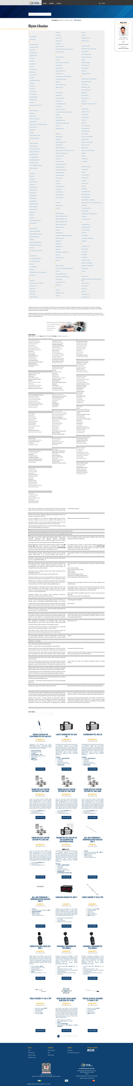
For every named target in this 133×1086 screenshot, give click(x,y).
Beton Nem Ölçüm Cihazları (34, 382)
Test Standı (83, 186)
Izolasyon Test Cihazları (57, 363)
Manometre (58, 230)
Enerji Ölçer (32, 248)
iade (49, 1053)
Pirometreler (79, 353)
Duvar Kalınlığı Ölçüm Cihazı (35, 220)
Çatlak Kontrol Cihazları (33, 396)
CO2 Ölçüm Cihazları (32, 407)
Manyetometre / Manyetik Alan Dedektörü (64, 235)
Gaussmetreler (31, 468)
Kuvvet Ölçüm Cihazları (57, 387)
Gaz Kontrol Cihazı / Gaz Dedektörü (37, 283)
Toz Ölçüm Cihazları (80, 431)
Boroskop (32, 132)
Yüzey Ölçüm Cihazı (85, 297)
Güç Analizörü (58, 43)
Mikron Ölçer (58, 249)
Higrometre (58, 82)
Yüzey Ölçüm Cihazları (81, 473)
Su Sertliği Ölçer (84, 161)
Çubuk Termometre (33, 168)
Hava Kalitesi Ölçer (59, 68)
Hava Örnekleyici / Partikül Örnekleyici (63, 76)
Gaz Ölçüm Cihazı (33, 286)
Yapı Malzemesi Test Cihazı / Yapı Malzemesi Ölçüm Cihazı (91, 279)
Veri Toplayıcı (79, 451)
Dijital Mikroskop (33, 198)
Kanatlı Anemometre (60, 161)
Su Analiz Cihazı (84, 159)
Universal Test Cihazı (85, 230)
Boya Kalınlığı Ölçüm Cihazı (35, 135)
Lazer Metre (58, 202)
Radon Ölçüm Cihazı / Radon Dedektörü (89, 79)
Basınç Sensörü (33, 116)
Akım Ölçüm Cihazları (33, 344)
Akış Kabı (32, 66)
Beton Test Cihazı (33, 127)
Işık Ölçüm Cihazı (59, 117)
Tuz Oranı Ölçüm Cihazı (85, 219)
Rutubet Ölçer (84, 101)
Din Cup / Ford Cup (33, 209)
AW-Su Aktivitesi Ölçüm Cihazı (36, 105)
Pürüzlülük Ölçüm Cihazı (86, 73)
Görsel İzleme (58, 35)
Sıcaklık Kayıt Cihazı (85, 128)
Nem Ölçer (58, 271)
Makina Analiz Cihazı (60, 213)
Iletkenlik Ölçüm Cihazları (57, 343)
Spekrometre (79, 394)
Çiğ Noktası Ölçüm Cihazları (34, 402)
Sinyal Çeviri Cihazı (85, 139)
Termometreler (79, 422)
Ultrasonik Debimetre (85, 224)
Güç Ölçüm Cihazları (32, 484)
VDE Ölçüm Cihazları (80, 448)
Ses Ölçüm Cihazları (80, 378)
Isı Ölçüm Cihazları (56, 352)
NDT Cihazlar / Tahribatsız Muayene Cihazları (64, 268)
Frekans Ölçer (32, 275)
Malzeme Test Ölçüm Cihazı (61, 224)
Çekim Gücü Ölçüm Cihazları (34, 399)
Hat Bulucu (58, 60)
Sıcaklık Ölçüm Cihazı (85, 131)
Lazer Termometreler (56, 399)
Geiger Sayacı (32, 288)
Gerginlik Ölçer (33, 291)
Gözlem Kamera (59, 41)
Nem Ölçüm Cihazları (56, 439)
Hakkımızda (70, 1050)
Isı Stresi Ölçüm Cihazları (57, 353)
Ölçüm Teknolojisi (69, 20)
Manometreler (55, 420)
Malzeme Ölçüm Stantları (57, 416)
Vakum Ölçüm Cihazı (85, 246)
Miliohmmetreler (56, 428)
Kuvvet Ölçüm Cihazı (60, 194)
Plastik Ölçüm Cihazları (85, 62)
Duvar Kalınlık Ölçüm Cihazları (35, 432)
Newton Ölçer (58, 285)
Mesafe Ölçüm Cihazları (57, 423)
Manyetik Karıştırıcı (59, 233)
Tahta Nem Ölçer (84, 169)
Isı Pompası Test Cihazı (60, 109)
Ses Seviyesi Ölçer (85, 117)
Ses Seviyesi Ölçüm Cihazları (82, 379)
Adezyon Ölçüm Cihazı (34, 44)
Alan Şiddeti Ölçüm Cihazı (35, 80)
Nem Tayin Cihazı (59, 279)
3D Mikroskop (32, 39)
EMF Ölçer (32, 239)
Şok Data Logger (84, 147)
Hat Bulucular (31, 493)
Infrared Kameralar (56, 347)
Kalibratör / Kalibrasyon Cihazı (61, 153)
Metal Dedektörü (59, 246)
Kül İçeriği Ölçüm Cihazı (60, 186)
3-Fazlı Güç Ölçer (33, 36)
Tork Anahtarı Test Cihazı (86, 208)
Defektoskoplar (31, 417)
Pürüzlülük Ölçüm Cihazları (82, 356)
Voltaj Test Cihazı (84, 268)
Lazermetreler (55, 401)
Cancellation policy (32, 1057)
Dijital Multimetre (33, 201)
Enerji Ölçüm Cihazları (33, 445)
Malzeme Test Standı (60, 227)
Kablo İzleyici (58, 139)
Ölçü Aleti (57, 295)
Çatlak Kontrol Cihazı (34, 143)
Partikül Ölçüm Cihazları (81, 344)
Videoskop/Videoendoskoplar (82, 454)
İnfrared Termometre (60, 98)
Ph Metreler (79, 350)
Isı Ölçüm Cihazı (59, 106)
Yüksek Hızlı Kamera (85, 294)
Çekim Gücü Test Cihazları (34, 398)
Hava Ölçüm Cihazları (33, 495)
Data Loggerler (31, 414)
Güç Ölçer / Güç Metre (60, 46)
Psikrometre (83, 71)
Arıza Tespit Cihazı (33, 94)
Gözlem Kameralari (32, 482)
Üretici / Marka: (31, 712)
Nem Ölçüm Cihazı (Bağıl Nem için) (62, 276)
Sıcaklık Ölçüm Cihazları (81, 382)
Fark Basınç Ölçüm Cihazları (34, 451)
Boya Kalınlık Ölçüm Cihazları (34, 385)
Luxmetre (57, 208)
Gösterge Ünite (59, 38)
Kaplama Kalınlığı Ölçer (60, 167)
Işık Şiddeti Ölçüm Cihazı (60, 120)
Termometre (83, 180)
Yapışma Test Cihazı (85, 283)
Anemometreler (31, 357)
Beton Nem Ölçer (33, 121)
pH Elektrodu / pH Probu (86, 54)
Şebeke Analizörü (84, 109)
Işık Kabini (58, 115)
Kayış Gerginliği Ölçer (60, 172)
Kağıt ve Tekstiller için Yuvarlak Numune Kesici (65, 150)
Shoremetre (83, 123)
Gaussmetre (32, 280)
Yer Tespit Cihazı (84, 286)
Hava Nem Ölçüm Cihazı (60, 71)
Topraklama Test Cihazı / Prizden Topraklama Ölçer (91, 202)
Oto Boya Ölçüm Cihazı (85, 38)
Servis (29, 1050)
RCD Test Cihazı (84, 84)
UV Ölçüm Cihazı (84, 235)
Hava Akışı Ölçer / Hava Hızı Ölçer (62, 62)
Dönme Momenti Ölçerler (34, 426)
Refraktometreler (80, 366)
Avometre (32, 102)
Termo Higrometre (85, 178)
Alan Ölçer (32, 77)
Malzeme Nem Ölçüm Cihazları (59, 414)
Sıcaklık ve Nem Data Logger (87, 136)
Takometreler (79, 407)
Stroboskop (83, 156)
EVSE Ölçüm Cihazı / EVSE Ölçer (36, 250)
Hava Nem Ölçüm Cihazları (34, 498)
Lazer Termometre (59, 205)
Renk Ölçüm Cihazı (85, 95)
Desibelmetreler (32, 420)
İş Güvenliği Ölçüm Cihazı (60, 104)
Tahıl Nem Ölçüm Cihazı (86, 166)
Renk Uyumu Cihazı (85, 98)
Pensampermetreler (80, 349)
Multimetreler (55, 429)
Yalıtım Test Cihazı (84, 276)
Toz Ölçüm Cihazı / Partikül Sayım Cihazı (89, 213)
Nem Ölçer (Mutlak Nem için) (61, 274)
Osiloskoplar (55, 458)
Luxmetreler (54, 407)
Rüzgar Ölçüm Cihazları (81, 370)
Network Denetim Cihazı (60, 282)
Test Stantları (79, 425)
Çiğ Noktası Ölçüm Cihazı (35, 160)
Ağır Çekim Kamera (34, 53)
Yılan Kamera (84, 289)
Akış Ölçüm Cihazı (33, 69)
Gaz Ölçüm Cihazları (32, 472)
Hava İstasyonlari (32, 496)
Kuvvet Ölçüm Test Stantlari (58, 390)
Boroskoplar (31, 384)
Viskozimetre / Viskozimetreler (87, 265)
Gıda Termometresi (33, 297)
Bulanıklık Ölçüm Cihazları (34, 387)
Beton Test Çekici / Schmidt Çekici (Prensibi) (38, 124)
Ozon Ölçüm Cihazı (85, 41)
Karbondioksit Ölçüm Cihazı (61, 170)
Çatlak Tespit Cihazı (33, 146)
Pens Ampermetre (85, 51)
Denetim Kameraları (32, 418)
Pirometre (83, 60)
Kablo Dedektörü (59, 136)
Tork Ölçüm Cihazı (84, 211)
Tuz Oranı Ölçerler (80, 432)
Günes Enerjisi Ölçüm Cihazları (35, 485)
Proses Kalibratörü (85, 68)
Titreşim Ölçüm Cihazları (81, 426)
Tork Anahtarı (84, 205)
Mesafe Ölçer (58, 244)
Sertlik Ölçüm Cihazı (85, 112)
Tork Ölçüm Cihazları (80, 429)
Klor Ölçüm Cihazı (59, 178)
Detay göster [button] (40, 769)
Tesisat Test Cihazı (84, 183)
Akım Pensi (32, 61)
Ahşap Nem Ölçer (33, 55)
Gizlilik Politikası (31, 1053)
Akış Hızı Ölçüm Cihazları (33, 348)
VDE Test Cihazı (84, 252)
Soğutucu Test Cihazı (85, 145)
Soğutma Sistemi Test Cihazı (86, 142)
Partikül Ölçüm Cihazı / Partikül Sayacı (88, 49)
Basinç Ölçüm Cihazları (33, 378)
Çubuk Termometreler (33, 405)
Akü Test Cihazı (33, 72)
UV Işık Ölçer (84, 233)
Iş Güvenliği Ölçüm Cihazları (58, 355)
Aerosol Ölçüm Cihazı (34, 47)
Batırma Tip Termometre (35, 119)
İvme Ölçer (58, 126)
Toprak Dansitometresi (85, 194)
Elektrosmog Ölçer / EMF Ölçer (36, 234)
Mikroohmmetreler (56, 425)
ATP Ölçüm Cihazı (33, 100)
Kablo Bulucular (55, 376)
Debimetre (32, 176)
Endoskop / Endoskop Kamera (36, 242)
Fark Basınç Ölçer (33, 256)
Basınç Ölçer (32, 113)
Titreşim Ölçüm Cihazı (85, 191)
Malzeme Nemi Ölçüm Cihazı (61, 219)
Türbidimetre (84, 216)
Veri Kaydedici (84, 254)
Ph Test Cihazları (80, 352)
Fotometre (32, 269)
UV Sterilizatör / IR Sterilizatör (87, 238)
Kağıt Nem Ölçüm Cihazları (58, 367)
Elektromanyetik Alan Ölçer (35, 231)
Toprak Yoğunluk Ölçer (85, 197)
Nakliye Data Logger (60, 265)
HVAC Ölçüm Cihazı (59, 87)
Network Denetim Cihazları (58, 442)
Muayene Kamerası (59, 257)
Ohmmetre (58, 290)
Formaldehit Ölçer (33, 267)
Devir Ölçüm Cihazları (33, 421)
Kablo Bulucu (58, 134)
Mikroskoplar (55, 426)
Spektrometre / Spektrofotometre (88, 150)
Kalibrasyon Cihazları (56, 372)
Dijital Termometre (33, 206)
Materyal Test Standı (60, 238)
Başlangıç (61, 20)
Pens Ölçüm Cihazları (81, 347)
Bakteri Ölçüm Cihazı (34, 110)
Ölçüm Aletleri (55, 454)
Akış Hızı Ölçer (33, 64)
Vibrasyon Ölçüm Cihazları (82, 452)
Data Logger (32, 173)
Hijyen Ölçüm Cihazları (33, 502)
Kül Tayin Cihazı (59, 189)
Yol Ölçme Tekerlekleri (81, 469)
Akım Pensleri (31, 345)
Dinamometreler (32, 424)
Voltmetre (83, 271)
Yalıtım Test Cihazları (81, 464)
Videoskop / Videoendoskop (86, 263)
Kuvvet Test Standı (59, 197)
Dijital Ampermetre (33, 190)
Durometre (32, 217)
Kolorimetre (58, 181)
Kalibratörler (55, 373)
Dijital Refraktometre (34, 204)
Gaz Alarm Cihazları (32, 470)
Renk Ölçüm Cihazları (81, 367)
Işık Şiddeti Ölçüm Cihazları (58, 358)
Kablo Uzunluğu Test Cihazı (61, 142)
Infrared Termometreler (57, 349)
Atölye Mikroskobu (33, 97)
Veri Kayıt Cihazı (80, 449)
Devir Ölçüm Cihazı (33, 187)
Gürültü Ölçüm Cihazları (33, 487)
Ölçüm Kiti (83, 32)
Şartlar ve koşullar (32, 1055)
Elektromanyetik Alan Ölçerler (35, 440)
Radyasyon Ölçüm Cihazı (86, 81)
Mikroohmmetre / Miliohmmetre (62, 252)
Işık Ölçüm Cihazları (56, 356)
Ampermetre (32, 86)
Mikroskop (58, 255)
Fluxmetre (32, 264)
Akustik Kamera (33, 75)
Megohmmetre (59, 241)
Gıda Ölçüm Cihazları (33, 476)
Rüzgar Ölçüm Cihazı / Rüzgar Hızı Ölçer (89, 104)
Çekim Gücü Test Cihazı (34, 151)
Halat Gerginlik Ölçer (60, 57)
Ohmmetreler (55, 449)
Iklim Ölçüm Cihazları (56, 341)
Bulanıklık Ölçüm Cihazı (34, 138)
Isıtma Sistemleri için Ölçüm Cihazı (62, 123)
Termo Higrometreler (81, 417)
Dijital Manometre (33, 195)
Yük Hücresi (83, 291)
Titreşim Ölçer (84, 189)
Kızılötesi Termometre (60, 175)
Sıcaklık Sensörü (84, 134)
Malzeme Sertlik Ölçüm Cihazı (61, 221)
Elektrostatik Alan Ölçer (34, 237)
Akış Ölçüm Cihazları (32, 347)
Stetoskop (83, 153)
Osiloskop (83, 35)
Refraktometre (84, 92)
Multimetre (58, 260)
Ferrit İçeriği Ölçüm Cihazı (35, 261)
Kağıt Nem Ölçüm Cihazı (60, 147)
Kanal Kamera (58, 159)
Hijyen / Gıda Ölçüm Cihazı (61, 84)
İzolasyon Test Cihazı (60, 128)
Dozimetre (32, 215)
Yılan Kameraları (80, 466)
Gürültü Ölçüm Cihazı (60, 52)
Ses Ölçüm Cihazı (84, 114)
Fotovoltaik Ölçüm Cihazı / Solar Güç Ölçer (38, 272)
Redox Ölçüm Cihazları (81, 364)
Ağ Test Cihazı (32, 50)
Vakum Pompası (84, 249)
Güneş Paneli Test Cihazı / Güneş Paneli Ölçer (64, 49)
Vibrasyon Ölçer (84, 257)
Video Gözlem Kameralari (82, 455)
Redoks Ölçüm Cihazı (85, 87)
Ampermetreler (31, 353)
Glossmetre (58, 32)
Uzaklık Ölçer (84, 241)
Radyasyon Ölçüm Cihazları (82, 361)
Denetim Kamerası (33, 182)
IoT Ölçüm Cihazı (59, 101)
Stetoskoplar (79, 397)
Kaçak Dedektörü (59, 145)
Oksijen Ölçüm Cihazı (60, 293)
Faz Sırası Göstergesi (33, 453)
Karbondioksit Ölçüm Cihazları (58, 378)
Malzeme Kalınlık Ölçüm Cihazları (59, 413)
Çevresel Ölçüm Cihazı (34, 157)
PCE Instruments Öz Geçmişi (73, 1053)
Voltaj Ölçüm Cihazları (81, 458)
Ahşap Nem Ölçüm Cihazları (34, 342)
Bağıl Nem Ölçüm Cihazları (34, 373)
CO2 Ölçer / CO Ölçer (34, 162)
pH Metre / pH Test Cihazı (86, 57)
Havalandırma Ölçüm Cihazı (61, 79)
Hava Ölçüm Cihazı (59, 73)
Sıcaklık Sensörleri (80, 381)
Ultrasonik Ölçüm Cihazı (86, 227)
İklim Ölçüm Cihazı (59, 92)
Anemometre (32, 88)
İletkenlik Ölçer (59, 95)
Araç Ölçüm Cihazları (32, 359)
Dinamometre (32, 212)
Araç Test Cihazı (33, 91)
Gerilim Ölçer (32, 294)
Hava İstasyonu (59, 65)
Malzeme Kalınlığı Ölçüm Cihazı (62, 216)
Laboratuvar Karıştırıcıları (57, 394)
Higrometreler (31, 499)
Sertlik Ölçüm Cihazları (81, 376)
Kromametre (58, 183)
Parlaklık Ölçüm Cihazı (85, 46)
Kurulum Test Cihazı (59, 192)
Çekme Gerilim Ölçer (34, 154)
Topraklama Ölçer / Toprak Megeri (88, 200)
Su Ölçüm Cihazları (80, 401)
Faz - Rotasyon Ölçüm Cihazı (35, 258)
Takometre (83, 172)
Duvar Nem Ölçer (33, 223)
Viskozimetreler (79, 457)
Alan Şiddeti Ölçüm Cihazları (34, 350)
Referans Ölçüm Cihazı (85, 90)
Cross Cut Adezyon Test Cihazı (35, 165)
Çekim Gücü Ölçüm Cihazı (35, 149)
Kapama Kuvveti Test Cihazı (61, 164)
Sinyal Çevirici (79, 390)
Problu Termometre (85, 65)
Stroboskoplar (79, 399)
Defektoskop (32, 179)
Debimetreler (31, 415)
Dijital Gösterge (33, 193)
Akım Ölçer (32, 58)
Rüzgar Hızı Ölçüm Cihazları (82, 372)
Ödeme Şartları (51, 1055)
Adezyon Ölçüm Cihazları (33, 341)
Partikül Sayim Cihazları (81, 346)
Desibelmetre (32, 184)
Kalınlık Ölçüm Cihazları (57, 369)
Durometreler (31, 429)
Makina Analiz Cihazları (57, 411)
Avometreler (31, 366)
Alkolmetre (32, 83)
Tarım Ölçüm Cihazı (85, 175)
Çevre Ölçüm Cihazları (33, 401)
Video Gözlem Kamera (85, 260)
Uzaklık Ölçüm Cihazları (81, 443)
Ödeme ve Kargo (51, 1050)
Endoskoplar (31, 443)
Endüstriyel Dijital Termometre (36, 245)
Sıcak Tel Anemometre (85, 125)
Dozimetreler (31, 427)
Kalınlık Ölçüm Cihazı (60, 156)
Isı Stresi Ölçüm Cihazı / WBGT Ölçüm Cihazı (64, 112)
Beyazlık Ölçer (33, 130)
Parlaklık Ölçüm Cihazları (81, 343)
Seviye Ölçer (83, 120)
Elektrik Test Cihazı (33, 228)
